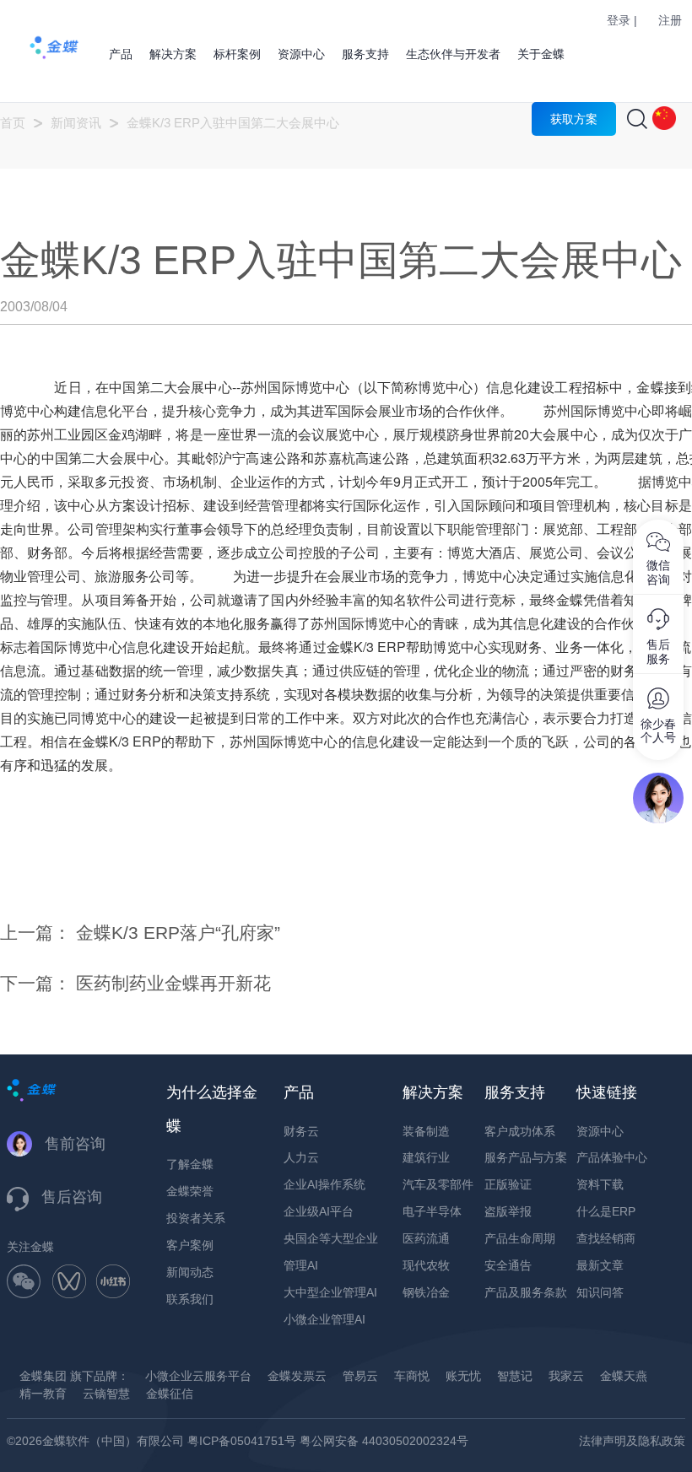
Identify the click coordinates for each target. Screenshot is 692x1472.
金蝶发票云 (297, 1376)
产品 (120, 54)
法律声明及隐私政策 (632, 1441)
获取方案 (573, 119)
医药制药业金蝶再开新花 (173, 983)
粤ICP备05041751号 (241, 1441)
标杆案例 (237, 54)
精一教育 (43, 1393)
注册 (670, 20)
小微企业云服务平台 (198, 1376)
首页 (12, 123)
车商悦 (412, 1376)
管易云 (360, 1376)
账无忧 (463, 1376)
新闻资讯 (76, 123)
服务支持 (365, 54)
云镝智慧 (106, 1393)
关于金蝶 (541, 54)
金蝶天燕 (623, 1376)
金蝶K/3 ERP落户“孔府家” (178, 932)
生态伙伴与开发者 (453, 54)
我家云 (566, 1376)
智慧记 (515, 1376)
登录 (618, 20)
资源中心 (301, 54)
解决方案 (173, 54)
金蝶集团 (43, 1376)
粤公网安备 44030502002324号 (384, 1441)
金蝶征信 (169, 1393)
